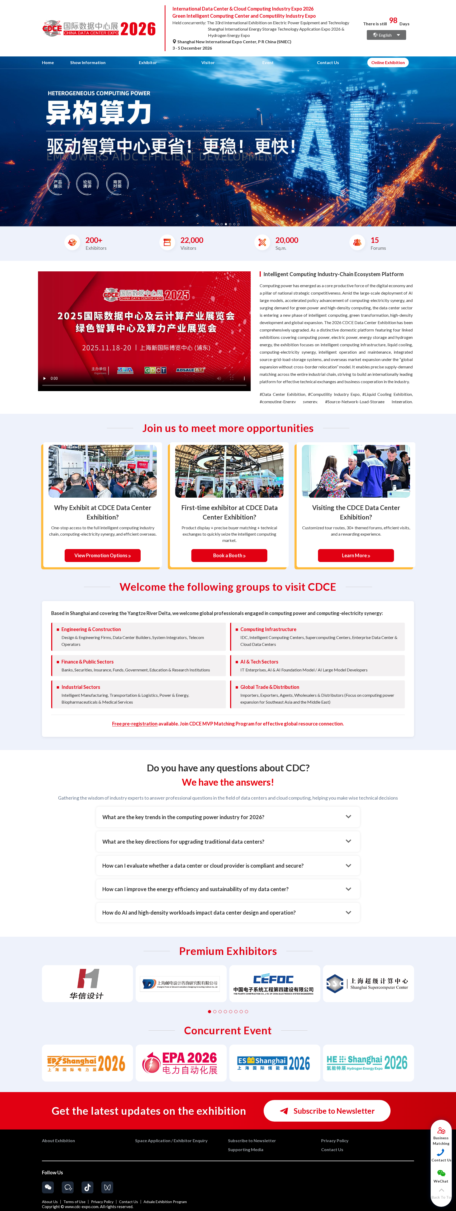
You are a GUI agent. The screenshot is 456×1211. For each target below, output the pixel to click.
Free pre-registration (135, 724)
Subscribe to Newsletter (333, 1110)
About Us (50, 1202)
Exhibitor (148, 62)
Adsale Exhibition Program (165, 1202)
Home (48, 62)
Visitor (208, 62)
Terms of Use (74, 1202)
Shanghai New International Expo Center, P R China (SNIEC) (234, 41)
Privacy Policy (102, 1202)
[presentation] (5, 139)
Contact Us (328, 62)
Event (268, 62)
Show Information (88, 62)
